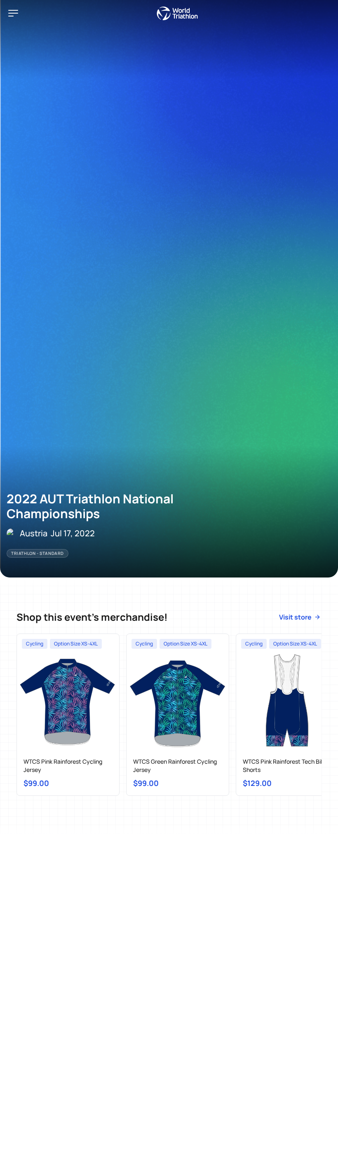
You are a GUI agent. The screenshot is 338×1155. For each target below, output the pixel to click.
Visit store (295, 617)
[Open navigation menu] (13, 13)
